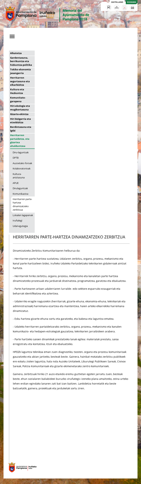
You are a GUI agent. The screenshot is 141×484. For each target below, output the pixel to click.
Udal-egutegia (20, 226)
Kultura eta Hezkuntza (17, 91)
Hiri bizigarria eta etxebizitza (20, 120)
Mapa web (117, 7)
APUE (16, 183)
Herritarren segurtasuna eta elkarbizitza (20, 81)
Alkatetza (16, 53)
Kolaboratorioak (21, 168)
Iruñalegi (17, 220)
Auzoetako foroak (22, 163)
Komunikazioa (20, 193)
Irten (109, 7)
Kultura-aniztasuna (19, 175)
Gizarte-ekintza (19, 114)
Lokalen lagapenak (23, 215)
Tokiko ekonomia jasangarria (20, 71)
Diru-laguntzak (21, 152)
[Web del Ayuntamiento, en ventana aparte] (20, 474)
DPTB (16, 157)
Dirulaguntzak (20, 188)
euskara (131, 2)
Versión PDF (124, 7)
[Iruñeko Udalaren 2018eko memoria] (47, 25)
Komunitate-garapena (18, 99)
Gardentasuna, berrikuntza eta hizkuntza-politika (21, 61)
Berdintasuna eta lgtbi (20, 128)
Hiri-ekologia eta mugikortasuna (20, 107)
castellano (117, 2)
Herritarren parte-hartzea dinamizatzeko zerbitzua (22, 204)
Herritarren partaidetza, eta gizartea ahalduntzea (19, 140)
